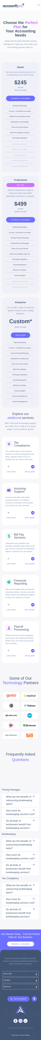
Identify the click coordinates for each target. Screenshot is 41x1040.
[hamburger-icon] (39, 4)
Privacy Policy (15, 1035)
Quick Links (7, 974)
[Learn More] (8, 466)
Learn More (11, 472)
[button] (20, 800)
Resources (7, 986)
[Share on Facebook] (34, 999)
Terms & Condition (25, 1035)
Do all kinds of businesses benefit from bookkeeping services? (18, 824)
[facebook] (16, 1021)
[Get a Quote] (33, 466)
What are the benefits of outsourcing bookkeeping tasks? (19, 800)
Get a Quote (30, 472)
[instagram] (20, 1021)
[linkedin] (25, 1021)
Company (6, 980)
